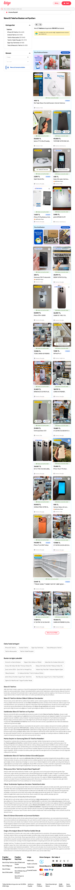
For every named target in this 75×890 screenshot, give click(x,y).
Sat (67, 3)
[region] (52, 62)
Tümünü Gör (65, 52)
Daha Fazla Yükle (52, 633)
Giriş (56, 3)
